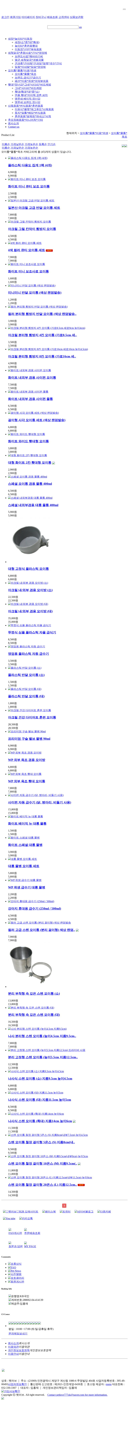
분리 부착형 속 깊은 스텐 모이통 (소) (34, 993)
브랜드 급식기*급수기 (28, 77)
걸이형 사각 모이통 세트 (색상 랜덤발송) (36, 420)
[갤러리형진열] (123, 146)
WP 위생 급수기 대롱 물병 (26, 887)
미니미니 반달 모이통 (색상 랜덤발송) (34, 292)
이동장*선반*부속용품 (28, 49)
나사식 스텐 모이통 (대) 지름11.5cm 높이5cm (39, 1099)
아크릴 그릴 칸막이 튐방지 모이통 (32, 229)
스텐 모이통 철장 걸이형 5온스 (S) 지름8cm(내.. (41, 1142)
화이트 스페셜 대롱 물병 (25, 845)
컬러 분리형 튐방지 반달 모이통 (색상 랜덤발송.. (42, 314)
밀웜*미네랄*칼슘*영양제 (30, 67)
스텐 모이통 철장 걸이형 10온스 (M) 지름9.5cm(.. (42, 1163)
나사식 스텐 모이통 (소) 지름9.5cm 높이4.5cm (40, 1078)
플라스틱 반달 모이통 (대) (26, 696)
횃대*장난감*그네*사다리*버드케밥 (29, 84)
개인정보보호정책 (19, 1350)
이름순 (6, 144)
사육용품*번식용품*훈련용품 (25, 105)
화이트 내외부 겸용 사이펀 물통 (30, 399)
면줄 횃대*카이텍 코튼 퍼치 (31, 95)
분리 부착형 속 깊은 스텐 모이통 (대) (34, 1014)
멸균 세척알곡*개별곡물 (29, 59)
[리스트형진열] (125, 146)
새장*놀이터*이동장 (20, 38)
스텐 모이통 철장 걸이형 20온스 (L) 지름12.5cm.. (42, 1184)
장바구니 (41, 17)
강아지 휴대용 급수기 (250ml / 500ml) (34, 908)
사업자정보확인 (17, 1384)
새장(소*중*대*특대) (27, 42)
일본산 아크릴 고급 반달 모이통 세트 (34, 207)
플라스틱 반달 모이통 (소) (26, 675)
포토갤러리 (17, 1277)
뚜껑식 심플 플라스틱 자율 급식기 (32, 632)
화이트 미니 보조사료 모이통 (28, 271)
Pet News (16, 1270)
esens (109, 1384)
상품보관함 (76, 17)
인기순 (52, 144)
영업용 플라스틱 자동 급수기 (28, 653)
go (80, 27)
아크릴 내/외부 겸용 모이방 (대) (30, 611)
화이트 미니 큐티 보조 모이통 (29, 186)
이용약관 (13, 1346)
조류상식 (16, 1263)
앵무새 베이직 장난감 (27, 98)
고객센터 (63, 17)
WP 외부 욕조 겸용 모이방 (26, 760)
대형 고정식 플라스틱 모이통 (28, 568)
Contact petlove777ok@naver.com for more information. (77, 1394)
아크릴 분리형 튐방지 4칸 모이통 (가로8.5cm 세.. (42, 335)
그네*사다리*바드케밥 (28, 88)
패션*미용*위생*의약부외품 (31, 81)
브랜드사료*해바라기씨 (29, 56)
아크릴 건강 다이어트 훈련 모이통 (32, 717)
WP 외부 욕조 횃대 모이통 (26, 781)
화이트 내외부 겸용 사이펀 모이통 (32, 377)
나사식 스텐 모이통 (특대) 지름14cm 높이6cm (40, 1121)
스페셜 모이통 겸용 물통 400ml (30, 483)
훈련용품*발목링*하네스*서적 (33, 116)
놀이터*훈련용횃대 (26, 45)
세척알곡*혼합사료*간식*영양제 (27, 52)
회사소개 (13, 123)
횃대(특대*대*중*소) (27, 91)
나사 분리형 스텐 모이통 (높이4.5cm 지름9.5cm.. (42, 1036)
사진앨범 (16, 1274)
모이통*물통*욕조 (25, 74)
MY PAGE (30, 1246)
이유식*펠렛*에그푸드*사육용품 (34, 109)
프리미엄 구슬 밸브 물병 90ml (29, 738)
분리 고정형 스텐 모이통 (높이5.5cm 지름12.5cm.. (43, 1057)
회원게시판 (17, 1281)
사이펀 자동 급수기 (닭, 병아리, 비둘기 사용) (39, 802)
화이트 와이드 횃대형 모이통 (28, 441)
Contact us (13, 126)
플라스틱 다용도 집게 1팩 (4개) (30, 165)
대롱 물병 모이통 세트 (23, 866)
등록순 (43, 144)
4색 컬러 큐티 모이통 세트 (26, 250)
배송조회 (52, 17)
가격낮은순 (17, 144)
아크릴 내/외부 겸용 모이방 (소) (30, 590)
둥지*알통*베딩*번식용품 (30, 112)
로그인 (5, 17)
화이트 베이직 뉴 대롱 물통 (27, 823)
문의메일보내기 (18, 1333)
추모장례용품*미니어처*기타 (25, 119)
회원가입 (15, 17)
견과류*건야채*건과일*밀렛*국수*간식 (38, 63)
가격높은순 (31, 144)
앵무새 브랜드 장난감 (27, 102)
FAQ (13, 1267)
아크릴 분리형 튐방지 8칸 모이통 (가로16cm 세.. (42, 356)
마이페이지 (28, 17)
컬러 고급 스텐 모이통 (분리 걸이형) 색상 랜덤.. (41, 930)
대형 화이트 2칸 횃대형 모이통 (29, 462)
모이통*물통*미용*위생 (22, 70)
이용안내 (13, 1353)
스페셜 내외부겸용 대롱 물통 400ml (33, 505)
